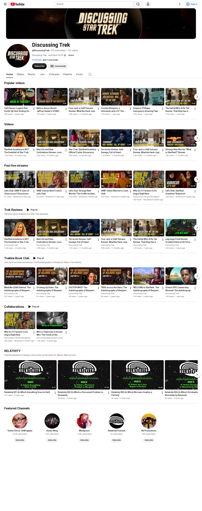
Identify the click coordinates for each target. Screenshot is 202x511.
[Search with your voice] (148, 4)
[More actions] (34, 109)
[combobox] (94, 4)
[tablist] (101, 74)
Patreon (38, 60)
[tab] (9, 74)
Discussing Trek (11, 245)
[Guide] (5, 4)
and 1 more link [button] (50, 60)
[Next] (197, 97)
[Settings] (179, 4)
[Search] (138, 4)
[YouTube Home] (17, 4)
